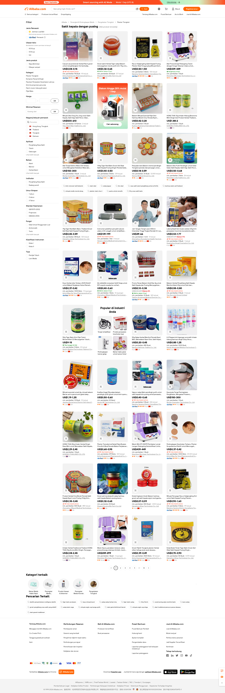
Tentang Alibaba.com (37, 624)
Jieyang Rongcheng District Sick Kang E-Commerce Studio (78, 402)
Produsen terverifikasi (106, 629)
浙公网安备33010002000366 (151, 689)
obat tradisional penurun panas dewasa (168, 607)
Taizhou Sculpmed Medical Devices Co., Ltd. (147, 297)
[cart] (166, 9)
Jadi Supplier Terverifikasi (175, 642)
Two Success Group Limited (177, 295)
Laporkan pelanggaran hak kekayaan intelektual (145, 648)
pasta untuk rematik (115, 191)
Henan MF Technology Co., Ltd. (108, 402)
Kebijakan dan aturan (71, 651)
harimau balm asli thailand (173, 186)
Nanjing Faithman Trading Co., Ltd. (144, 347)
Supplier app (116, 672)
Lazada (112, 682)
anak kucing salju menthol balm (165, 602)
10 (144, 568)
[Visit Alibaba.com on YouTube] (186, 655)
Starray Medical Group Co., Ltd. (143, 176)
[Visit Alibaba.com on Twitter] (177, 655)
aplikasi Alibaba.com (153, 672)
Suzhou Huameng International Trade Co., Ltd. (147, 126)
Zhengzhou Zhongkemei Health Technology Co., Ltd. (147, 239)
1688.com (88, 682)
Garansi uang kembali (71, 633)
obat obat (93, 186)
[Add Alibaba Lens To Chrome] (66, 672)
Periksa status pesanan (174, 638)
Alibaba (64, 22)
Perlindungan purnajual (72, 642)
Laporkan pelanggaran (140, 653)
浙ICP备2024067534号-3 (172, 689)
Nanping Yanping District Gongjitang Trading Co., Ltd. (147, 74)
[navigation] (42, 295)
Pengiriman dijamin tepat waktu (75, 638)
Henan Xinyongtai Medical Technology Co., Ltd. (182, 347)
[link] (222, 671)
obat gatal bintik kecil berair (116, 607)
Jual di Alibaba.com (173, 629)
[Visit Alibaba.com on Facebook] (167, 655)
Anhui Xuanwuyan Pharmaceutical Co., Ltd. (78, 76)
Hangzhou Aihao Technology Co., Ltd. (76, 239)
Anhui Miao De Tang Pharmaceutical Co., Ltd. (78, 293)
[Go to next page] (148, 568)
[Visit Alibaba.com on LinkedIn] (172, 655)
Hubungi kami (137, 633)
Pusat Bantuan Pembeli (140, 629)
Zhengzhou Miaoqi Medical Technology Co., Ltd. (112, 295)
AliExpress (79, 682)
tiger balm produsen (69, 602)
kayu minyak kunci (89, 602)
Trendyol (137, 682)
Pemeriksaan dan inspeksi (73, 647)
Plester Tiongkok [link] (123, 22)
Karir (31, 642)
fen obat (121, 186)
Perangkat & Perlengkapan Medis (82, 22)
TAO (130, 682)
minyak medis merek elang (74, 191)
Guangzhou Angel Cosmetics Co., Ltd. (180, 243)
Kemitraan (170, 647)
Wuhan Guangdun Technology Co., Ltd (76, 176)
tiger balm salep (129, 602)
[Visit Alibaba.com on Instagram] (181, 655)
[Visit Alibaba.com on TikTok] (191, 655)
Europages (146, 682)
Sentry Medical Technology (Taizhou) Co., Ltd (78, 349)
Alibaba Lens (43, 672)
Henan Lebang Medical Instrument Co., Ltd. (112, 241)
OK (55, 101)
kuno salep (185, 602)
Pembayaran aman (70, 629)
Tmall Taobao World (101, 682)
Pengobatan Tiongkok (106, 22)
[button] (137, 9)
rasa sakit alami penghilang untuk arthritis (144, 186)
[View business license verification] (134, 689)
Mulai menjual (171, 633)
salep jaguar (107, 186)
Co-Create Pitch (35, 633)
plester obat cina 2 (96, 191)
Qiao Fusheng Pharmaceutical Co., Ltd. (111, 176)
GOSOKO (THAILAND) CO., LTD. (178, 126)
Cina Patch (144, 602)
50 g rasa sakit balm (136, 191)
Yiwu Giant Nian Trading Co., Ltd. (74, 126)
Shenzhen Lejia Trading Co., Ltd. (178, 178)
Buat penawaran (103, 633)
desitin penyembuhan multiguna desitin (43, 602)
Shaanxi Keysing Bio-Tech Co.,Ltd (109, 76)
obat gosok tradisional (37, 612)
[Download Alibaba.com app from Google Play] (188, 672)
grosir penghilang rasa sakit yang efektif (43, 607)
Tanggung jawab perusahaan (39, 638)
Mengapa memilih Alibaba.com (40, 629)
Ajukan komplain (138, 638)
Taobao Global (122, 682)
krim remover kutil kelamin (74, 186)
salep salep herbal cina (109, 602)
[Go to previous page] (111, 568)
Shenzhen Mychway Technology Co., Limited (182, 76)
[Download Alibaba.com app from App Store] (170, 672)
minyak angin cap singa (140, 607)
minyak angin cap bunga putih (90, 607)
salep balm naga (68, 607)
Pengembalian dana (139, 642)
